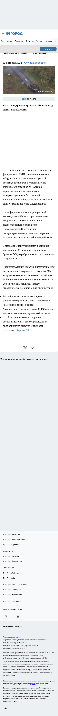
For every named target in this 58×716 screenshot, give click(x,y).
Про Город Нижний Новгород (15, 584)
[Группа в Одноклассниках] (18, 616)
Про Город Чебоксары (12, 534)
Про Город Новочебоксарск (14, 539)
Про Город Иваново (11, 556)
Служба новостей (35, 62)
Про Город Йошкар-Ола (12, 561)
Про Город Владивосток (12, 594)
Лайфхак (19, 41)
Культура (30, 41)
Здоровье (50, 41)
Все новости (6, 41)
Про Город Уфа (9, 578)
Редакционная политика (12, 626)
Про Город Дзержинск (12, 589)
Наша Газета (8, 551)
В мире (39, 41)
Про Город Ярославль (11, 545)
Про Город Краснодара (12, 601)
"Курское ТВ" (23, 330)
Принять (48, 49)
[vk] (25, 348)
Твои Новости (8, 568)
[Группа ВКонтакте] (29, 99)
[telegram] (34, 348)
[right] (55, 41)
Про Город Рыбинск (11, 573)
